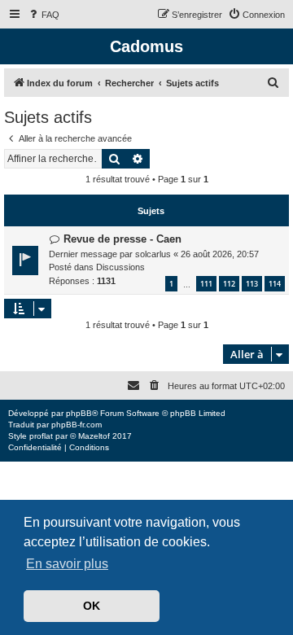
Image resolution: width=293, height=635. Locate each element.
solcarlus (153, 254)
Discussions (120, 267)
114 (275, 283)
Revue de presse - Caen (122, 239)
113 (252, 283)
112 (229, 283)
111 (206, 283)
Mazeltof (94, 435)
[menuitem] (43, 14)
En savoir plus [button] (67, 564)
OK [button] (91, 605)
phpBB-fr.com (76, 424)
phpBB (79, 413)
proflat (41, 435)
